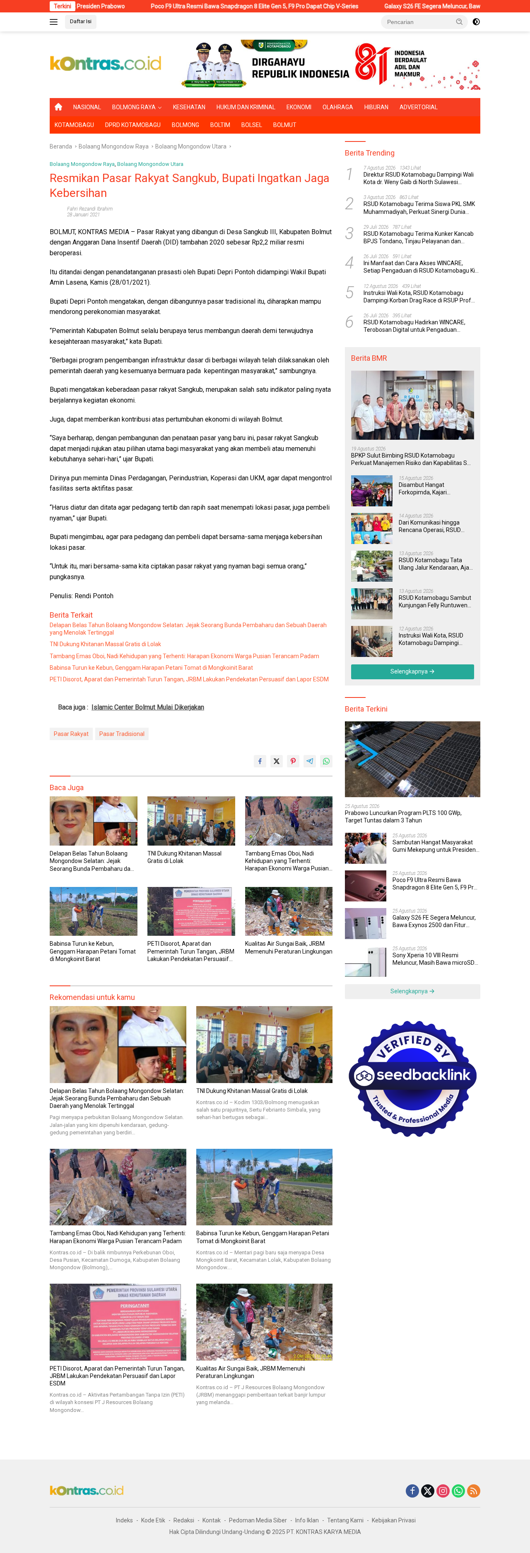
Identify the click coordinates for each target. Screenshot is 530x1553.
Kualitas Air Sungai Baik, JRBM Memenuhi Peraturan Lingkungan (288, 947)
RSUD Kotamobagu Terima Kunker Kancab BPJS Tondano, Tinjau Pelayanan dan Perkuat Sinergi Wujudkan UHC (419, 237)
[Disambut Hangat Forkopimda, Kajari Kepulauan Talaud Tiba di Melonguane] (372, 490)
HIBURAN (376, 107)
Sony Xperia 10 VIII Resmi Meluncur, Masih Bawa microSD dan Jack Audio (434, 959)
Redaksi (183, 1520)
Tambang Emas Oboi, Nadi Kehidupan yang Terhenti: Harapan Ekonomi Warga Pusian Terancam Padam (184, 656)
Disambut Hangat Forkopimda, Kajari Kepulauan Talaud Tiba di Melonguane (431, 489)
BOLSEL (251, 125)
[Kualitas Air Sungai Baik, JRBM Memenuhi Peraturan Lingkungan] (289, 911)
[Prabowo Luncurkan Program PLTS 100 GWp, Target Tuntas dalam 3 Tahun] (412, 759)
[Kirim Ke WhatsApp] (326, 761)
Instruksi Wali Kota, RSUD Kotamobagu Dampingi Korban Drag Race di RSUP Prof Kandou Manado (417, 297)
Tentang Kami (345, 1520)
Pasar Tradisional (122, 734)
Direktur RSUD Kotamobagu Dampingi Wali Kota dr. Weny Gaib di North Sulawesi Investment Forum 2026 (419, 178)
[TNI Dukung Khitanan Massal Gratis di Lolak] (191, 821)
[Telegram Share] (310, 761)
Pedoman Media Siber (258, 1520)
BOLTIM (220, 125)
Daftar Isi (81, 21)
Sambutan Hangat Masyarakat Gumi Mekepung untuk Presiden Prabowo (434, 846)
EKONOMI (299, 107)
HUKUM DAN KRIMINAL (246, 107)
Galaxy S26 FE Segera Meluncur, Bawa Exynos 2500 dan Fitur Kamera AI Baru (434, 921)
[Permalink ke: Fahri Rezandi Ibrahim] (56, 211)
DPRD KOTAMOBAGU (133, 125)
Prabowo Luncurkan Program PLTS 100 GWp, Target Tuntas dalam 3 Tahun (403, 817)
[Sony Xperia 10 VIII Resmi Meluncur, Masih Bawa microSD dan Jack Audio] (365, 961)
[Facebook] (412, 1491)
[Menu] (55, 22)
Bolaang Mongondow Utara (150, 164)
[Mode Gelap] (476, 22)
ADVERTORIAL (419, 107)
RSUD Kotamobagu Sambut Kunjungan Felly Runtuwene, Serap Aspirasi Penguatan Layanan (435, 601)
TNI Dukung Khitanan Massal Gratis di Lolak (105, 644)
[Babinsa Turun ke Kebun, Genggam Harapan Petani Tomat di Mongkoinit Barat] (93, 911)
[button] (459, 21)
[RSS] (473, 1491)
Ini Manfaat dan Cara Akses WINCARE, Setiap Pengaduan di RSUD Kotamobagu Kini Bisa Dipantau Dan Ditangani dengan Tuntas (421, 267)
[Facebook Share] (260, 761)
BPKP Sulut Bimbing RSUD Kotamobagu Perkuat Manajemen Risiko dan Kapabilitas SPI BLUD (411, 459)
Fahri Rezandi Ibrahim (90, 209)
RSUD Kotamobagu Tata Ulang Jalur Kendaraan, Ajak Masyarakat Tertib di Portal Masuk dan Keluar (435, 564)
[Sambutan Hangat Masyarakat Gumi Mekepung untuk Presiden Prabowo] (365, 848)
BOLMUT (284, 125)
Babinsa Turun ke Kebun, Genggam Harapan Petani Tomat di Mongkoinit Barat (151, 667)
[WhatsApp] (458, 1491)
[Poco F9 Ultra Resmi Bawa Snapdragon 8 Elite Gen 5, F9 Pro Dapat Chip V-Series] (365, 885)
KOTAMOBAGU (74, 125)
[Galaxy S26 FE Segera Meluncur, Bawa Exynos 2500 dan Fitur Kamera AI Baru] (365, 923)
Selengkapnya (409, 671)
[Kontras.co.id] (106, 64)
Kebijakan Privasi (394, 1520)
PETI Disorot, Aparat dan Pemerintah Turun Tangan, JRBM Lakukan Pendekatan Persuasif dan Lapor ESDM (189, 679)
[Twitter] (427, 1491)
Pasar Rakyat (71, 734)
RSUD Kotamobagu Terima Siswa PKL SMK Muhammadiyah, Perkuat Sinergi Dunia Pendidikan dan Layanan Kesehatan (419, 208)
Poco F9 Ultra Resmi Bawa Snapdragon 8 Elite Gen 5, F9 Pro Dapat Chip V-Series (202, 6)
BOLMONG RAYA (134, 107)
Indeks (124, 1520)
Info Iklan (307, 1520)
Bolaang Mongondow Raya (82, 164)
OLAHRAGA (338, 107)
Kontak (211, 1520)
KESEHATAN (189, 107)
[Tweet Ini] (276, 761)
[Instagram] (443, 1491)
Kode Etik (153, 1520)
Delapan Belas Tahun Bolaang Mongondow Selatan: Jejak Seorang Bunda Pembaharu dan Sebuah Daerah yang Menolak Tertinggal (188, 629)
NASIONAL (87, 107)
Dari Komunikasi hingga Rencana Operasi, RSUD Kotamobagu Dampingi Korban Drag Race (430, 526)
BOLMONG (185, 125)
